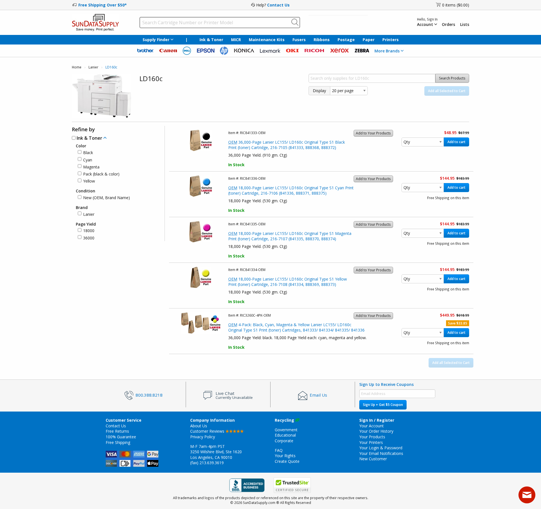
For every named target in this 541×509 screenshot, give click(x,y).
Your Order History (376, 431)
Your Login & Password (380, 447)
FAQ (279, 450)
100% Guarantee (121, 436)
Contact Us (278, 5)
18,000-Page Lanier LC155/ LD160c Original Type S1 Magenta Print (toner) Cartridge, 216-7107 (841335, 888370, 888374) (289, 236)
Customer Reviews (207, 431)
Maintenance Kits (267, 39)
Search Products (452, 78)
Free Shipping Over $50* (102, 5)
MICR (236, 39)
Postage (346, 39)
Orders (448, 24)
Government (286, 429)
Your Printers (371, 442)
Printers (390, 39)
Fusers (299, 39)
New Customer (373, 458)
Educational (285, 435)
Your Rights (285, 455)
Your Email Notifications (381, 453)
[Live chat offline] (526, 494)
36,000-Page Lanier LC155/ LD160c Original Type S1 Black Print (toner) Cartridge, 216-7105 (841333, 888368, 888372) (286, 144)
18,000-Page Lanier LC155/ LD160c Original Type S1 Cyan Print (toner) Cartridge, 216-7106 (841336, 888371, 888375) (291, 190)
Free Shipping (118, 442)
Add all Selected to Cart (446, 90)
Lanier (93, 67)
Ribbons (322, 39)
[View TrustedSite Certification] (292, 485)
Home (76, 67)
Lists (464, 24)
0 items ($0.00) (455, 5)
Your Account (371, 425)
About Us (198, 425)
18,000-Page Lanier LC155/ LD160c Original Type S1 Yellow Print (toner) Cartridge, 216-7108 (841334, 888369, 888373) (287, 281)
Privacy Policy (202, 436)
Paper (368, 39)
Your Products (372, 436)
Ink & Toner (211, 39)
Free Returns (117, 431)
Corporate (284, 440)
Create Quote (287, 461)
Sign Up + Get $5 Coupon (383, 404)
